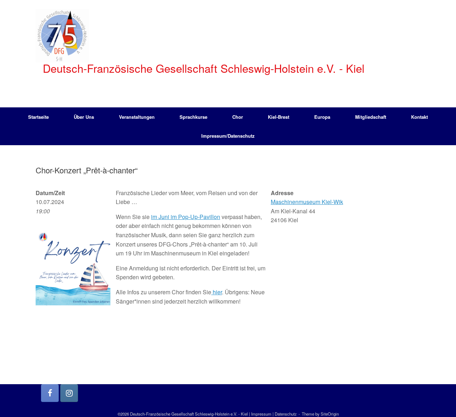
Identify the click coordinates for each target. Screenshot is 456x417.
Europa (322, 116)
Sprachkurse (193, 116)
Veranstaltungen (137, 116)
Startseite (38, 116)
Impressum (261, 414)
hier (216, 292)
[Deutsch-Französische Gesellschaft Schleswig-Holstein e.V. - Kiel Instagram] (69, 393)
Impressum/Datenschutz (228, 135)
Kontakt (419, 116)
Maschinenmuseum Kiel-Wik (307, 202)
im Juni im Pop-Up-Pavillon (185, 217)
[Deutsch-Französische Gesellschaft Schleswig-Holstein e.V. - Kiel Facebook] (50, 393)
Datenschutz (286, 414)
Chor (237, 116)
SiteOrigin (330, 414)
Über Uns (84, 116)
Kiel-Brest (278, 116)
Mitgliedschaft (370, 116)
